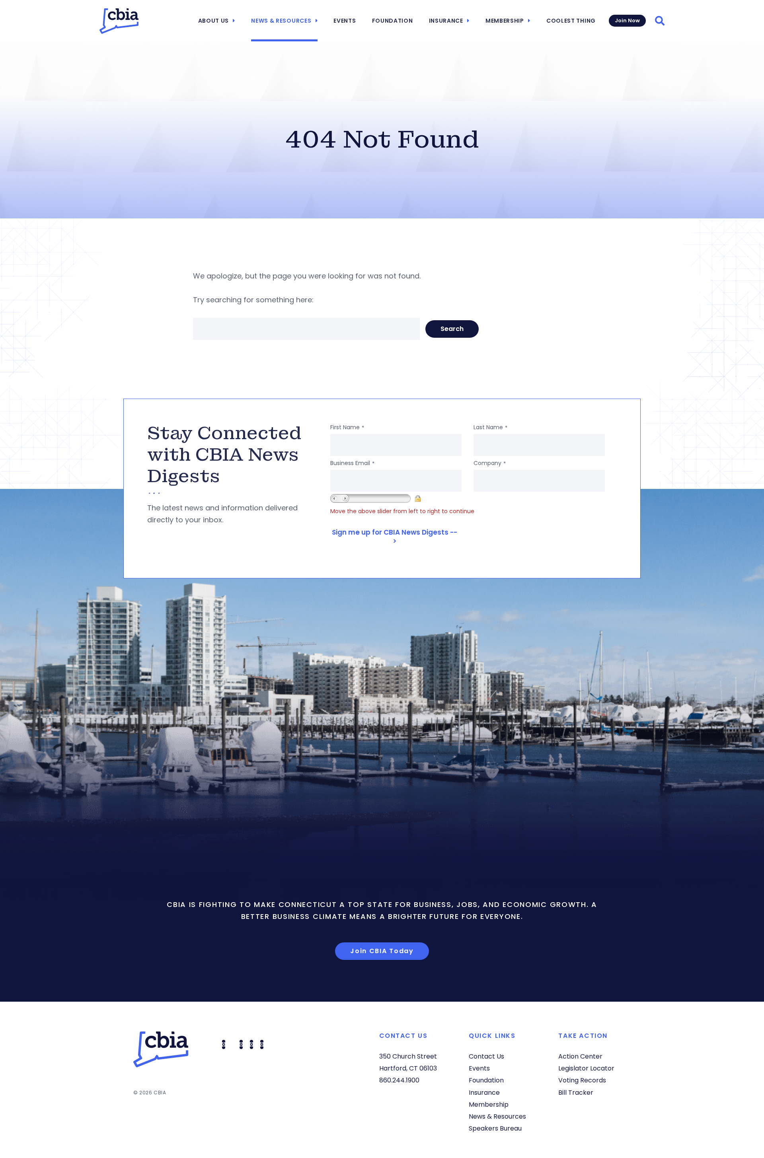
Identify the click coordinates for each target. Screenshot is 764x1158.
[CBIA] (118, 21)
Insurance (446, 21)
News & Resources (281, 21)
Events (344, 21)
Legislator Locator (586, 1068)
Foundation (392, 21)
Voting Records (582, 1080)
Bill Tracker (575, 1092)
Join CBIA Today (382, 951)
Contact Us (486, 1056)
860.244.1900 (399, 1080)
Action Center (580, 1056)
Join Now (627, 20)
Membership (504, 21)
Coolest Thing (571, 21)
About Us (213, 21)
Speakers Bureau (495, 1128)
